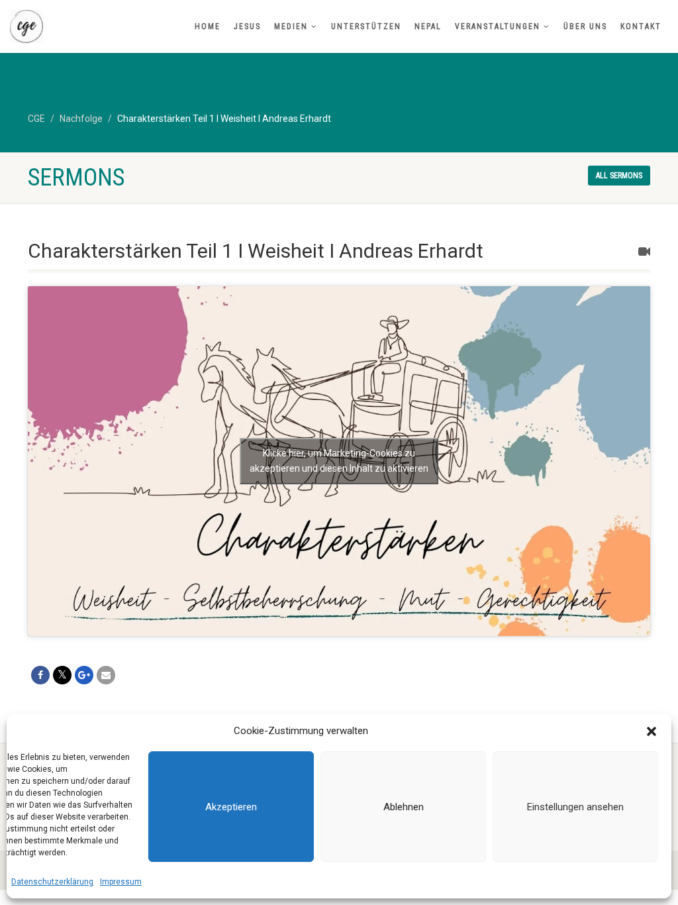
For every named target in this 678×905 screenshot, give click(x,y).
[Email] (106, 675)
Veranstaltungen (497, 26)
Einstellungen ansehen (575, 807)
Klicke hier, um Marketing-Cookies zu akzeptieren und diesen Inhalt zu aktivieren (339, 461)
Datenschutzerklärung (52, 881)
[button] (651, 731)
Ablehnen (403, 807)
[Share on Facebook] (40, 675)
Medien (291, 26)
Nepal (428, 26)
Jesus (247, 26)
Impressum (121, 881)
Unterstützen (366, 26)
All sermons (619, 175)
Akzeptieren (231, 807)
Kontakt (640, 26)
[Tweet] (62, 675)
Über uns (585, 26)
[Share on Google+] (84, 675)
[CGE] (113, 26)
